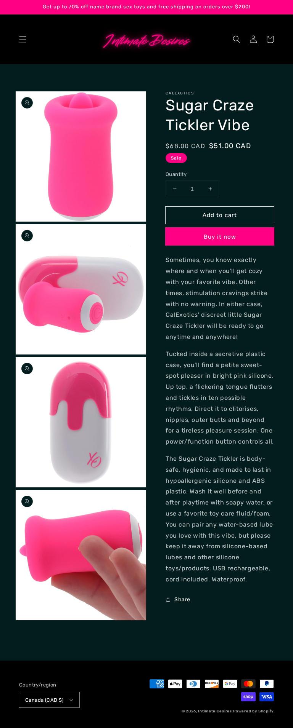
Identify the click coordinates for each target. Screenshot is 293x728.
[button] (22, 39)
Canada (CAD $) (44, 700)
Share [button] (182, 599)
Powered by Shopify (253, 711)
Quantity (176, 174)
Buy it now (220, 236)
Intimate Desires (215, 711)
